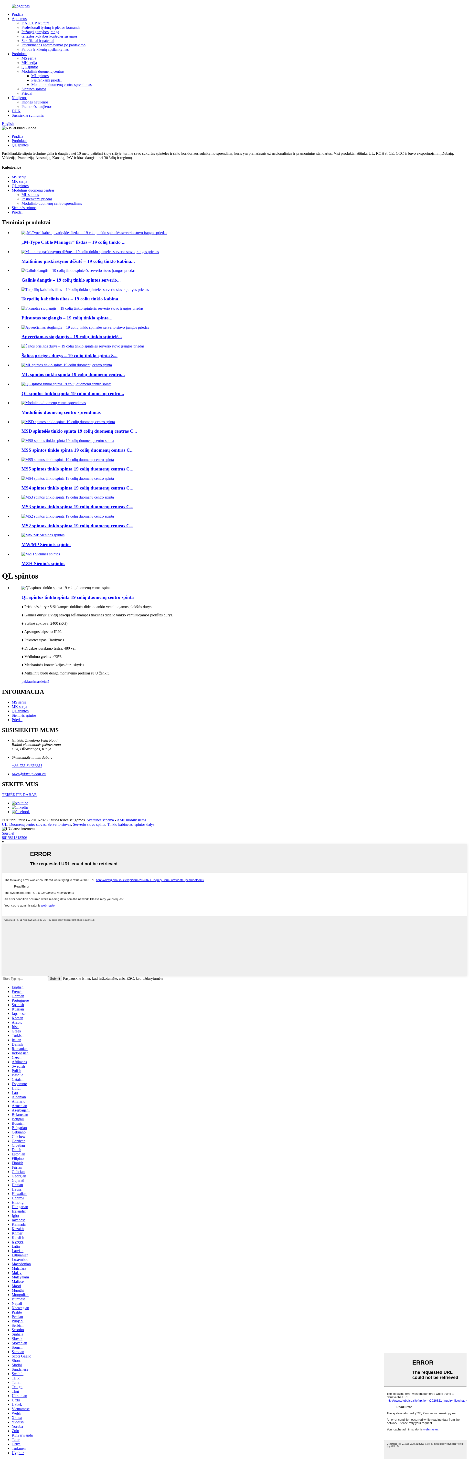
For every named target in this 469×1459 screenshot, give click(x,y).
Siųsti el (8, 833)
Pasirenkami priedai (46, 80)
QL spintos (29, 67)
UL (4, 824)
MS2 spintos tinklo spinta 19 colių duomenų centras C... (77, 525)
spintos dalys (144, 824)
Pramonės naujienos (36, 106)
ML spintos (40, 76)
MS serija (28, 58)
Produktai (19, 54)
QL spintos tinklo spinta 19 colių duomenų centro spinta (77, 597)
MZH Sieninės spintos (43, 563)
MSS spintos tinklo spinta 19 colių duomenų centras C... (77, 450)
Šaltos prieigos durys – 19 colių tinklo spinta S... (69, 355)
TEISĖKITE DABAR (19, 795)
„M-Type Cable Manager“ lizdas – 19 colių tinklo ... (73, 242)
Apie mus (19, 19)
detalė (44, 681)
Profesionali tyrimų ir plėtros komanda (50, 27)
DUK (16, 111)
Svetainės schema (100, 820)
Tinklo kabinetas (120, 824)
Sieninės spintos (33, 89)
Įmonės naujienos (34, 102)
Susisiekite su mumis (28, 115)
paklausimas (30, 681)
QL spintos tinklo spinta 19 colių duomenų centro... (72, 393)
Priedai (26, 93)
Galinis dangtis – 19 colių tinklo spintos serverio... (71, 280)
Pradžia (17, 14)
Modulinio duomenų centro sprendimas (61, 84)
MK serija (29, 63)
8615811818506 (14, 838)
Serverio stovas (59, 824)
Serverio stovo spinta (89, 824)
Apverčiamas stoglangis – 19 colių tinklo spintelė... (71, 336)
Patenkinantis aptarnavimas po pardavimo (53, 45)
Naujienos (19, 98)
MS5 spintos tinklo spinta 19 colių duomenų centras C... (77, 468)
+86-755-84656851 (27, 766)
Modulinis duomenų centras (42, 71)
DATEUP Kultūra (35, 23)
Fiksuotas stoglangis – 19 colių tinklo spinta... (66, 317)
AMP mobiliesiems (131, 820)
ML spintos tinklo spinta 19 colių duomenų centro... (73, 374)
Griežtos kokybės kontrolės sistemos (49, 36)
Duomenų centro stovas (27, 824)
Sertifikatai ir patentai (37, 41)
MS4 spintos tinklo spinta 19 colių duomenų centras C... (77, 487)
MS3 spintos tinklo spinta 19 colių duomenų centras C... (77, 506)
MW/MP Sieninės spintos (46, 544)
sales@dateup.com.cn (29, 774)
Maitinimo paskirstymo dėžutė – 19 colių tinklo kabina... (78, 261)
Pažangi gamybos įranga (40, 32)
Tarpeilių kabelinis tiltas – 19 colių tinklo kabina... (71, 298)
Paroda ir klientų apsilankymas (45, 49)
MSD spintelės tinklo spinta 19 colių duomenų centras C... (79, 431)
